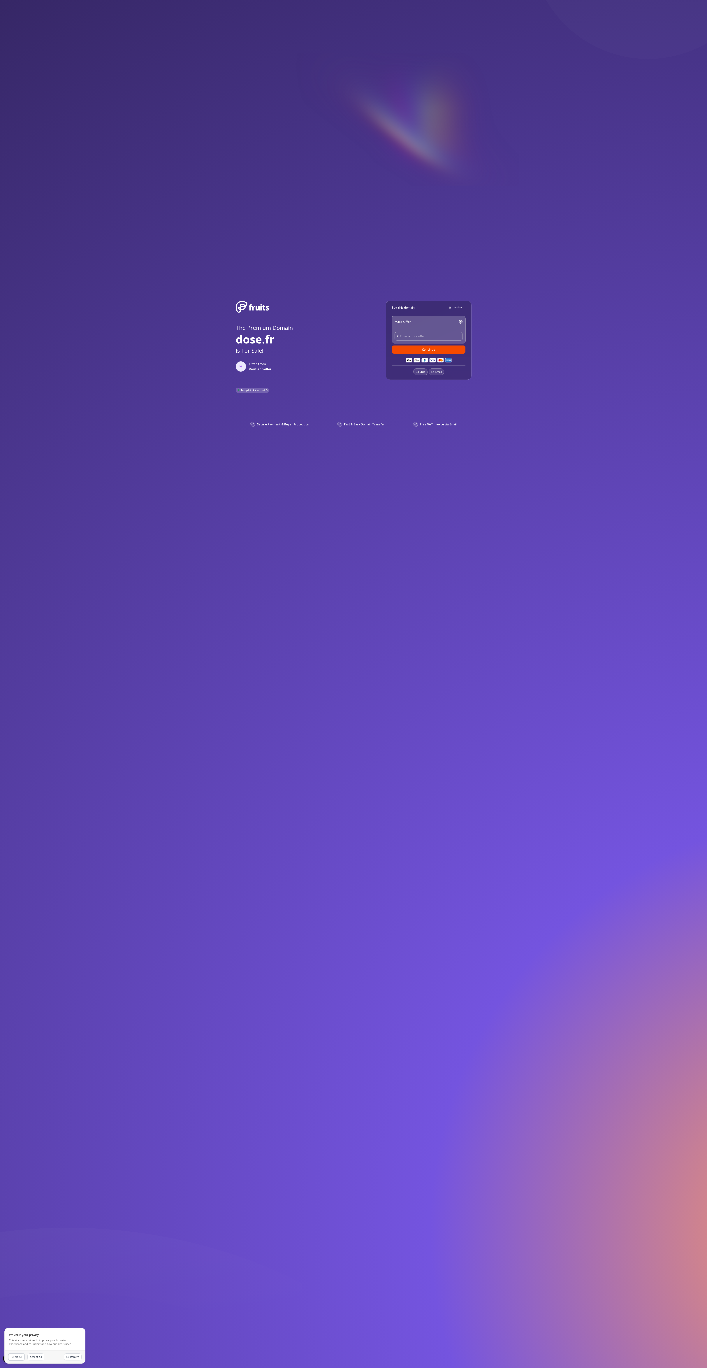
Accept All (36, 1357)
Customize (72, 1357)
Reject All (16, 1357)
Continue (428, 350)
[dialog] (44, 1346)
